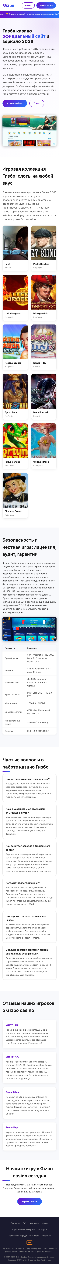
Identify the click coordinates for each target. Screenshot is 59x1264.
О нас (37, 103)
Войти (28, 5)
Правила (46, 1235)
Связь (45, 1223)
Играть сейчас (15, 103)
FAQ (24, 1223)
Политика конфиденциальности (24, 1235)
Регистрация (46, 5)
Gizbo (8, 5)
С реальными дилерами (23, 1229)
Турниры (15, 1223)
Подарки (42, 1229)
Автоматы (34, 1223)
